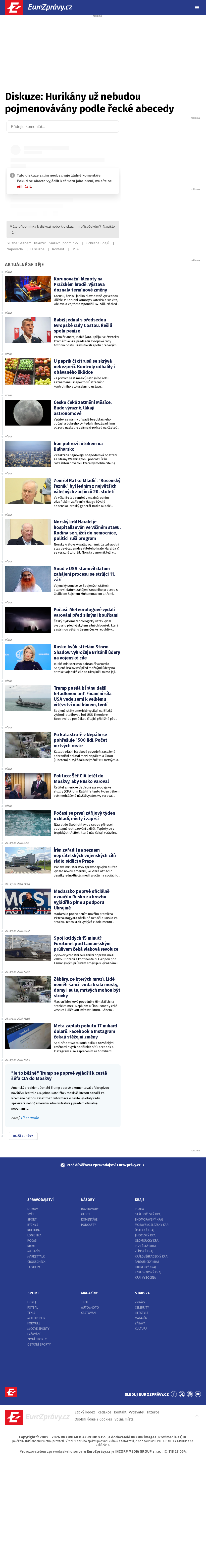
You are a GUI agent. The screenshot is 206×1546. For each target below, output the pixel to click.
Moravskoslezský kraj (152, 1225)
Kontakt (120, 1412)
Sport (32, 1219)
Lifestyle (141, 1313)
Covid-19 (33, 1267)
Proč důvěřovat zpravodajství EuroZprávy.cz (104, 1165)
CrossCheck (36, 1262)
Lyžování (33, 1334)
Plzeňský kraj (145, 1246)
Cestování (88, 1313)
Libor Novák (30, 1118)
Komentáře (89, 1219)
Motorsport (37, 1318)
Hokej (31, 1302)
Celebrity (142, 1307)
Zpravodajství (40, 1200)
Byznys (32, 1225)
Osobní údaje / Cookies (93, 1419)
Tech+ (85, 1302)
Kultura (33, 1230)
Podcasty (88, 1225)
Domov (32, 1209)
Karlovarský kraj (148, 1272)
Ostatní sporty (39, 1344)
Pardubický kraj (147, 1262)
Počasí (32, 1240)
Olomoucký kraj (147, 1240)
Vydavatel (136, 1412)
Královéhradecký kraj (151, 1256)
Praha (139, 1209)
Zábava (140, 1323)
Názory (87, 1200)
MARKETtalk (36, 1256)
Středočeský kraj (148, 1214)
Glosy (85, 1214)
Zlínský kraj (144, 1251)
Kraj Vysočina (145, 1277)
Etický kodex (85, 1412)
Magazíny (89, 1293)
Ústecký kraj (144, 1230)
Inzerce (153, 1412)
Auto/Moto (90, 1307)
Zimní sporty (37, 1339)
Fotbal (32, 1307)
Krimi (31, 1246)
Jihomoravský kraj (149, 1219)
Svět (30, 1214)
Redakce (104, 1412)
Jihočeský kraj (146, 1235)
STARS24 (142, 1293)
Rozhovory (90, 1209)
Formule (33, 1323)
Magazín (33, 1251)
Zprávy (140, 1302)
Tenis (31, 1313)
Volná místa (124, 1419)
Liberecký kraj (145, 1267)
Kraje (139, 1200)
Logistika (34, 1235)
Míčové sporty (38, 1328)
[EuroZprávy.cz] (43, 7)
